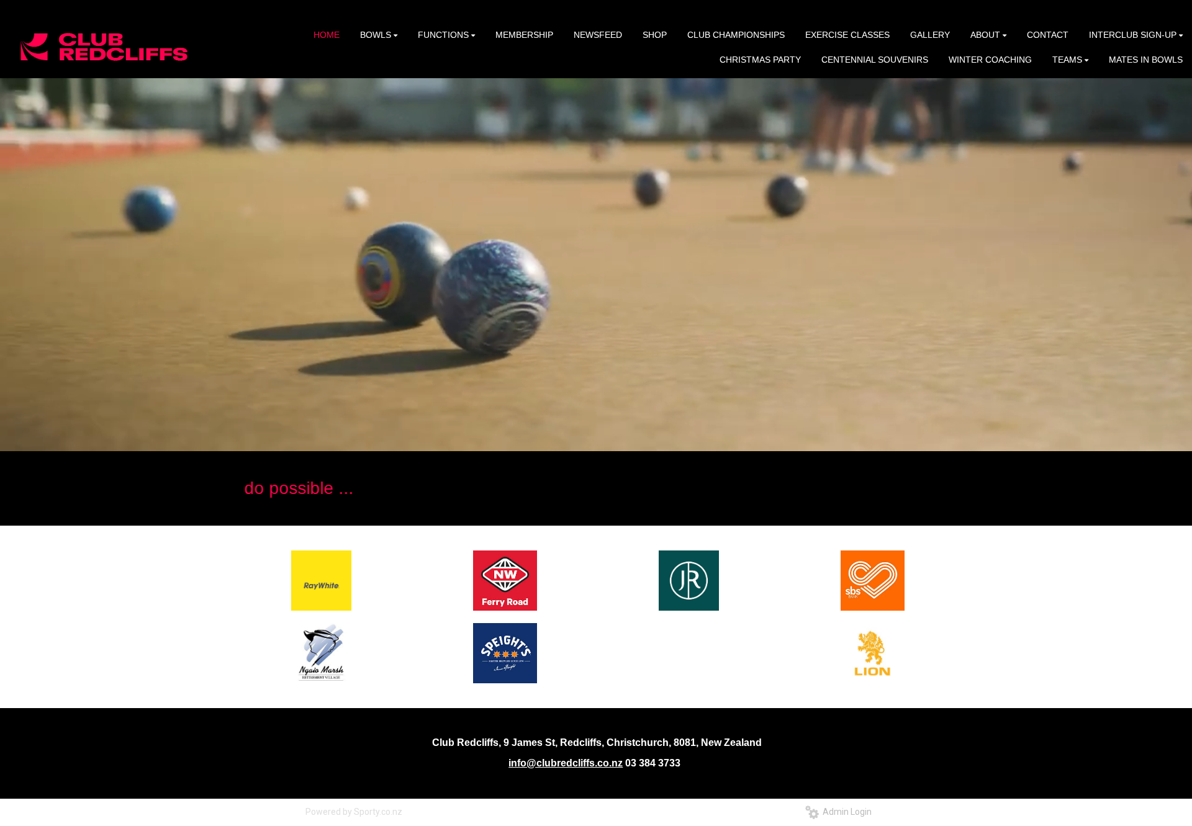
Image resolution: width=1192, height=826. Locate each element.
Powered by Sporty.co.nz (353, 812)
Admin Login (845, 812)
